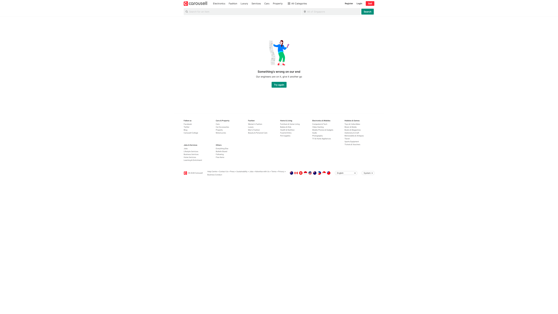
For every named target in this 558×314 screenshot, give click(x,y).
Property (219, 130)
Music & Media (351, 127)
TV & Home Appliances (321, 139)
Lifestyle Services (191, 151)
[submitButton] (367, 12)
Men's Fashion (254, 130)
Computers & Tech (319, 124)
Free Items (220, 157)
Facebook (188, 124)
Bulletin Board (221, 151)
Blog (185, 130)
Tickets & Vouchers (352, 144)
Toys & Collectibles (352, 124)
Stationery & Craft (352, 133)
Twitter (186, 127)
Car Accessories (222, 127)
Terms (273, 171)
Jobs (186, 148)
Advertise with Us (262, 171)
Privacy (281, 171)
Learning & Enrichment (193, 160)
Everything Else (222, 148)
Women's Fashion (255, 124)
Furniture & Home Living (290, 124)
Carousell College (191, 133)
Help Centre (212, 171)
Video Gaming (318, 127)
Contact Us (223, 171)
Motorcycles (221, 133)
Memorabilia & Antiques (354, 136)
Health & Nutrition (287, 130)
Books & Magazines (353, 130)
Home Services (190, 157)
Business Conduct (214, 175)
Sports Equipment (352, 141)
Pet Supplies (285, 136)
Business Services (191, 154)
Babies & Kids (285, 127)
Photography (317, 136)
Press (232, 171)
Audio (314, 133)
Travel (347, 139)
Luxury (251, 127)
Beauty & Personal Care (257, 133)
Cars (218, 124)
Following (220, 154)
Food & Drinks (285, 133)
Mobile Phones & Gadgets (322, 130)
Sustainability (241, 171)
